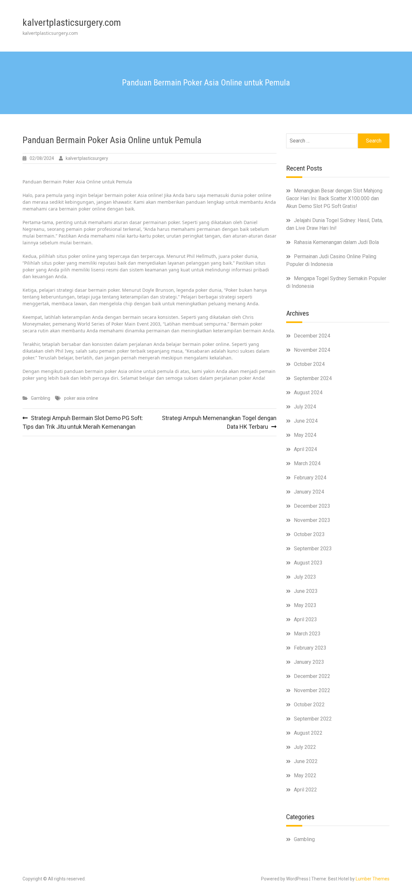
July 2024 (305, 407)
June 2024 (306, 421)
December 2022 (312, 676)
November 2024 (312, 350)
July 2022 (305, 747)
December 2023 (312, 506)
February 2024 (310, 478)
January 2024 (309, 492)
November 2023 (312, 520)
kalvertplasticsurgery (87, 158)
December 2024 (312, 336)
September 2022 (313, 719)
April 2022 (305, 790)
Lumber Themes (372, 878)
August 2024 (308, 392)
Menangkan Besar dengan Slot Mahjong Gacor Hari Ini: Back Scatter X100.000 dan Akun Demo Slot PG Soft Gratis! (334, 198)
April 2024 (305, 449)
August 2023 (308, 563)
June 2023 (306, 591)
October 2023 (309, 534)
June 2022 (306, 761)
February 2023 (310, 648)
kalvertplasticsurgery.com (72, 22)
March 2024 (307, 463)
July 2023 (305, 577)
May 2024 (305, 435)
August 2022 (308, 733)
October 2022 (309, 704)
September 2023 (313, 548)
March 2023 (307, 634)
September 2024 (313, 378)
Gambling (40, 398)
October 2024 (309, 364)
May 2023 (305, 605)
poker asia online (81, 398)
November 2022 (312, 690)
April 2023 (305, 619)
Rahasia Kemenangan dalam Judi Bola (336, 242)
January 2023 (309, 662)
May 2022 (305, 775)
